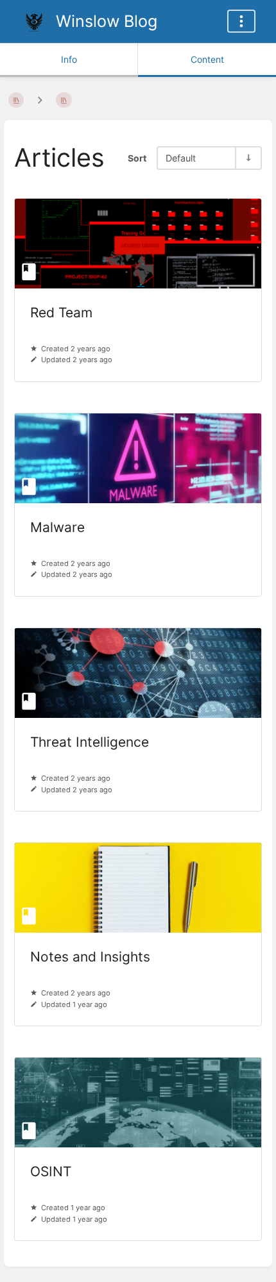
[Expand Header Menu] (241, 21)
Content (207, 59)
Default (181, 158)
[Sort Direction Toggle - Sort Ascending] (248, 158)
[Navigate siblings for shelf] (39, 100)
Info (69, 59)
